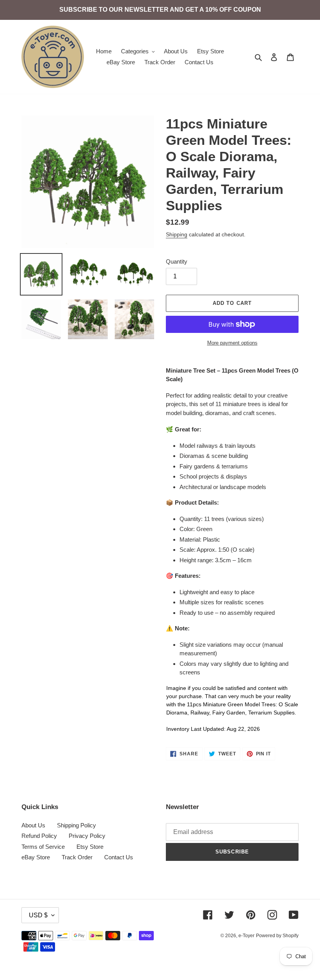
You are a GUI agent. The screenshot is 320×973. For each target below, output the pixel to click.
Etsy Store (89, 846)
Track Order (77, 857)
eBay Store (35, 857)
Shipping (176, 234)
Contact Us (118, 857)
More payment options (232, 343)
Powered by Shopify (277, 935)
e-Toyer (246, 935)
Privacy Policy (87, 835)
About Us (33, 825)
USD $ (38, 915)
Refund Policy (39, 835)
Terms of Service (43, 846)
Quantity (176, 261)
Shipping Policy (76, 825)
